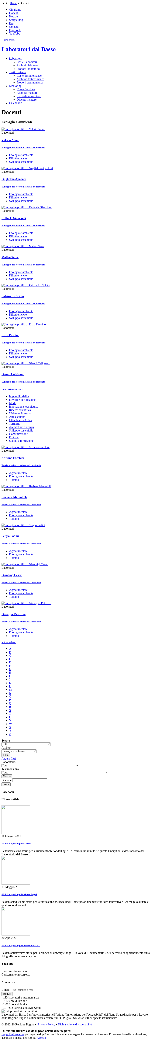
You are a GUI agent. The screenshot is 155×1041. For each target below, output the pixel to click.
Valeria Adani (10, 140)
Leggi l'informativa (13, 1034)
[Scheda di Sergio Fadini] (23, 525)
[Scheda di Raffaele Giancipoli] (27, 207)
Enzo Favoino (10, 335)
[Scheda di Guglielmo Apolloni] (27, 168)
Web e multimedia (20, 413)
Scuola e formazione (21, 440)
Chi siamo (15, 9)
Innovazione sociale (12, 388)
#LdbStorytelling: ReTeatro (16, 843)
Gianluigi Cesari (12, 575)
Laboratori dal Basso (29, 49)
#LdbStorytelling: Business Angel (19, 894)
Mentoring (15, 85)
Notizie (13, 16)
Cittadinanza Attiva (20, 420)
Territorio (14, 423)
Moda (12, 403)
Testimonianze (17, 72)
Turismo (14, 479)
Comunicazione (18, 433)
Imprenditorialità (19, 396)
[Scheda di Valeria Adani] (23, 129)
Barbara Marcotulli (14, 497)
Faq (11, 23)
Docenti (14, 13)
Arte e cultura (17, 416)
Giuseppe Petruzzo (14, 614)
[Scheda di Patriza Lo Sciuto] (26, 285)
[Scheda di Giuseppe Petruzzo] (26, 603)
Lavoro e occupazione (22, 399)
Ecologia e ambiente (21, 155)
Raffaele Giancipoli (14, 218)
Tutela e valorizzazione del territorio (21, 465)
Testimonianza (10, 769)
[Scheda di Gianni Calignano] (26, 363)
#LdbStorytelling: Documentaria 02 (21, 945)
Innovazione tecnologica (23, 406)
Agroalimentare (18, 473)
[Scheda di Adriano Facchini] (26, 447)
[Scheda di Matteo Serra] (23, 246)
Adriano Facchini (13, 458)
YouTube (14, 33)
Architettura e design (21, 427)
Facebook (15, 30)
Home (13, 3)
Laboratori (15, 58)
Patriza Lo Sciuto (13, 296)
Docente (7, 780)
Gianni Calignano (13, 374)
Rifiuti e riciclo (18, 158)
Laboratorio (9, 762)
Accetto (41, 1037)
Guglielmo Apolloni (14, 179)
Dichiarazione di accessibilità (75, 1024)
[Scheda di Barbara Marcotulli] (26, 486)
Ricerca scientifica (20, 410)
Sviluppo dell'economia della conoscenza (23, 147)
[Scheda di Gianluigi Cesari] (25, 564)
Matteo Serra (10, 257)
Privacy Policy (46, 1024)
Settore (6, 740)
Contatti (14, 26)
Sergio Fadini (10, 536)
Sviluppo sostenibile (21, 161)
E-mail (5, 989)
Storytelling (16, 19)
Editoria (14, 437)
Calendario (8, 40)
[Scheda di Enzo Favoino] (24, 324)
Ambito (6, 747)
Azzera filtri (9, 758)
